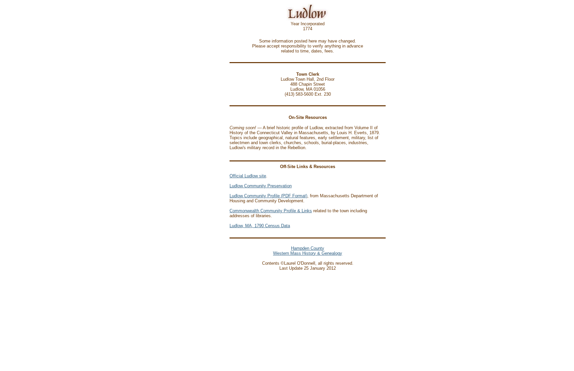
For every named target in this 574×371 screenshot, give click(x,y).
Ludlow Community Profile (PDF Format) (268, 195)
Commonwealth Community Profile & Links (271, 210)
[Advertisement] (208, 138)
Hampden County (307, 248)
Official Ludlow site (248, 175)
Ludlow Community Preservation (261, 185)
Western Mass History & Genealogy (307, 253)
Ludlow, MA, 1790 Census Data (260, 225)
